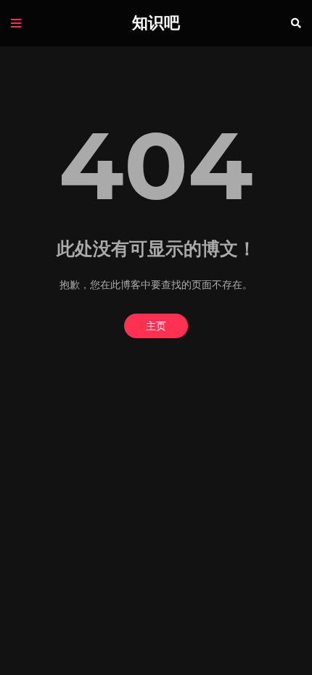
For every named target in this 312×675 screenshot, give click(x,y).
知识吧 (156, 23)
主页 (156, 325)
